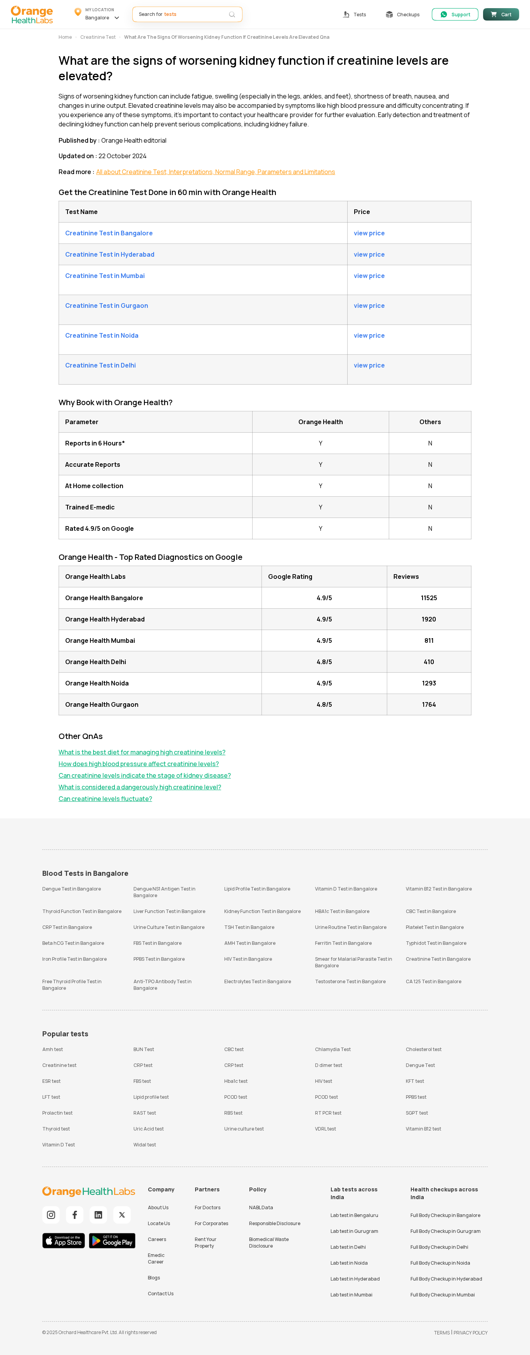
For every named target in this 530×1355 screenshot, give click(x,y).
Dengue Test (420, 1065)
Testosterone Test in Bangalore (350, 981)
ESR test (51, 1081)
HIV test (323, 1081)
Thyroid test (56, 1128)
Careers (157, 1239)
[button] (97, 14)
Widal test (144, 1144)
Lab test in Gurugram (354, 1231)
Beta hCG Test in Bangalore (73, 943)
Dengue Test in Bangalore (71, 888)
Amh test (52, 1049)
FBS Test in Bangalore (157, 943)
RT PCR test (328, 1113)
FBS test (142, 1081)
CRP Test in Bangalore (67, 927)
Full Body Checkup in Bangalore (445, 1215)
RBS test (233, 1113)
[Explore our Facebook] (74, 1215)
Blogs (154, 1277)
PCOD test (235, 1097)
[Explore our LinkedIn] (98, 1215)
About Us (158, 1207)
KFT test (415, 1081)
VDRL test (325, 1128)
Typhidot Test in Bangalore (436, 943)
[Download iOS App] (65, 1241)
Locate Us (159, 1223)
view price (369, 233)
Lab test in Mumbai (351, 1294)
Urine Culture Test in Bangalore (168, 927)
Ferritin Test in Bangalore (343, 943)
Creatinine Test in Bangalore (438, 959)
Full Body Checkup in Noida (440, 1263)
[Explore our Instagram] (51, 1215)
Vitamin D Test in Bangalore (346, 888)
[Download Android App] (112, 1241)
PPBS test (416, 1097)
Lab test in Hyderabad (355, 1279)
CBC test (234, 1049)
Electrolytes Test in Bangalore (257, 981)
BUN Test (143, 1049)
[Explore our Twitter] (122, 1215)
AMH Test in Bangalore (249, 943)
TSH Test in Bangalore (249, 927)
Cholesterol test (424, 1049)
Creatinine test (59, 1065)
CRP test (142, 1065)
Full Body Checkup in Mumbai (442, 1294)
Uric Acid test (148, 1128)
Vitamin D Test (58, 1144)
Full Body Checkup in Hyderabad (446, 1279)
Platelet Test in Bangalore (435, 927)
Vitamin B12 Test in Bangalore (439, 888)
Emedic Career (156, 1258)
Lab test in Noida (349, 1263)
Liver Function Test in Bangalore (169, 911)
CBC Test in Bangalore (431, 911)
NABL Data (261, 1207)
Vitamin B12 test (423, 1128)
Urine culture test (244, 1128)
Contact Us (160, 1293)
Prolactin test (57, 1113)
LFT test (51, 1097)
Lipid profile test (151, 1097)
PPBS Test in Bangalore (159, 959)
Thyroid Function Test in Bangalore (81, 911)
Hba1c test (236, 1081)
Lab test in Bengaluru (354, 1215)
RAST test (144, 1113)
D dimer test (328, 1065)
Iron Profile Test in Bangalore (74, 959)
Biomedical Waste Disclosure (269, 1242)
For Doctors (207, 1207)
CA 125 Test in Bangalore (433, 981)
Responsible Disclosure (274, 1223)
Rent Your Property (206, 1242)
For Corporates (211, 1223)
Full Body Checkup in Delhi (439, 1247)
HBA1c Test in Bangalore (342, 911)
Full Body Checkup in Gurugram (445, 1231)
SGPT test (417, 1113)
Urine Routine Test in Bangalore (350, 927)
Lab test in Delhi (348, 1247)
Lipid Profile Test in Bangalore (257, 888)
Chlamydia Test (333, 1049)
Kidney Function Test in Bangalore (262, 911)
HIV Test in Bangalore (248, 959)
